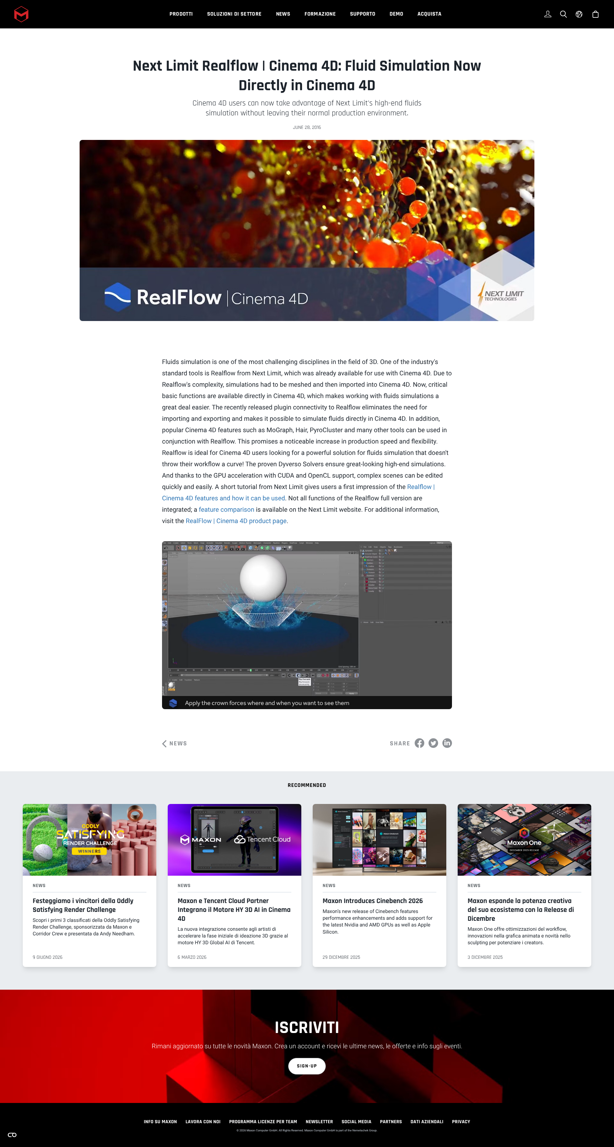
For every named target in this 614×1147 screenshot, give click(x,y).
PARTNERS (391, 1122)
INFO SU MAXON (160, 1122)
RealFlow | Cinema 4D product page (236, 521)
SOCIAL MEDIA (356, 1122)
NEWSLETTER (319, 1122)
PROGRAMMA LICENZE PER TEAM (263, 1122)
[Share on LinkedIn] (447, 743)
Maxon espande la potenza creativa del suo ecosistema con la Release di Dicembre (521, 909)
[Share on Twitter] (433, 743)
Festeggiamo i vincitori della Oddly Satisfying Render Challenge (83, 905)
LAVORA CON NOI (203, 1122)
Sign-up (307, 1066)
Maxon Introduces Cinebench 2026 (373, 901)
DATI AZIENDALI (426, 1122)
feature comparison (226, 509)
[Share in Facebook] (419, 743)
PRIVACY (461, 1122)
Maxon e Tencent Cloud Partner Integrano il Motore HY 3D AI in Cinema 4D (234, 909)
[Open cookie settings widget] (12, 1134)
